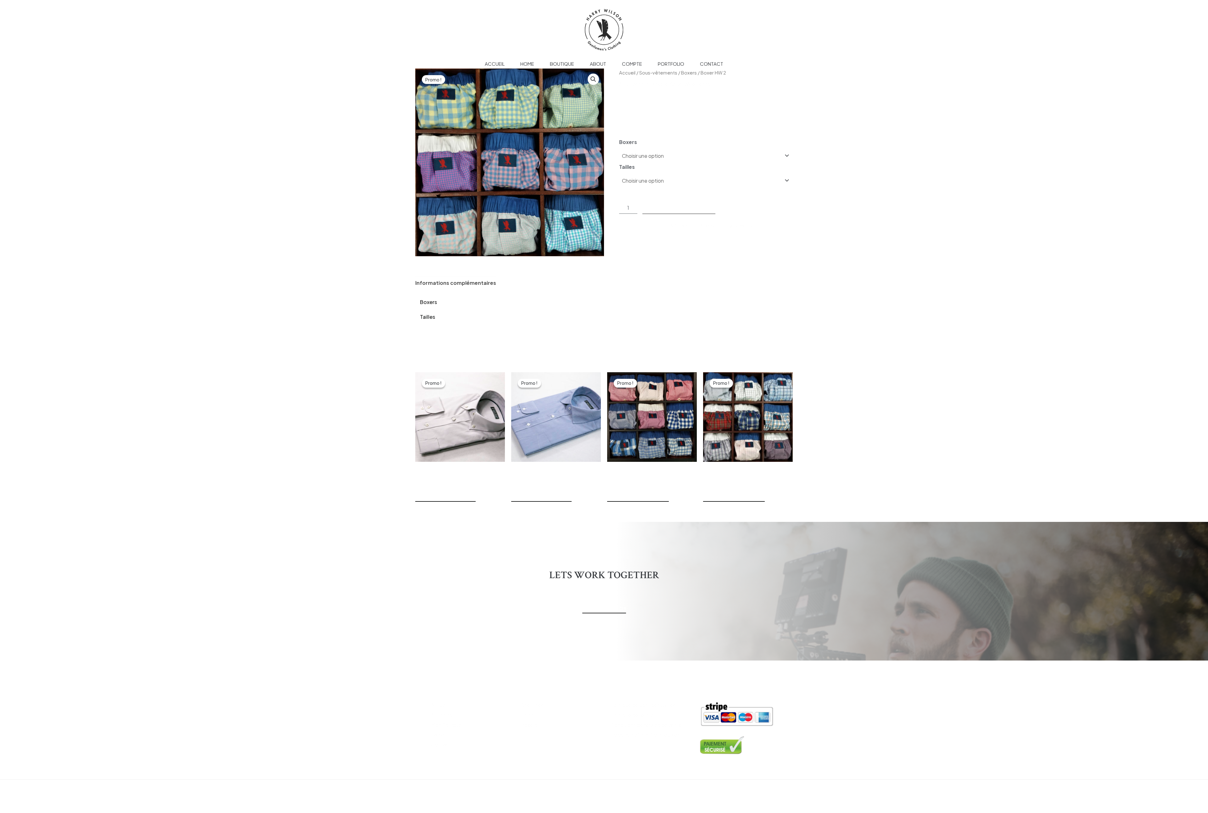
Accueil (495, 64)
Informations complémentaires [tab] (455, 282)
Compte (632, 64)
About (598, 64)
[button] (593, 79)
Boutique (562, 64)
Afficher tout (634, 84)
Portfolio (671, 64)
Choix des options (638, 497)
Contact (711, 64)
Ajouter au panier (679, 207)
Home (527, 64)
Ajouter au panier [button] (445, 497)
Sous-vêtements (658, 72)
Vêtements (537, 690)
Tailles (627, 166)
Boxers (689, 72)
